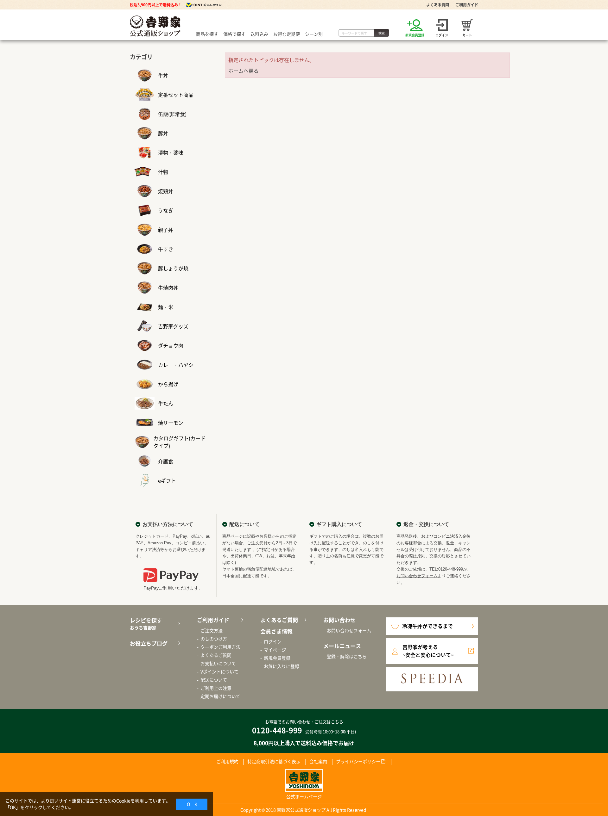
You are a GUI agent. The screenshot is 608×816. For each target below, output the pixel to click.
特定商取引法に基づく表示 (274, 761)
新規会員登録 (277, 658)
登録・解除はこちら (347, 656)
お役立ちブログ (149, 643)
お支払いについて (218, 663)
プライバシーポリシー (358, 761)
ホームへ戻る (243, 70)
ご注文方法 (211, 630)
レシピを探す (146, 623)
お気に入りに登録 (281, 666)
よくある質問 (437, 5)
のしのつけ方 (213, 638)
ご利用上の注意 (215, 688)
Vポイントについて (219, 671)
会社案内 (318, 761)
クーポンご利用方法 (220, 647)
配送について (213, 680)
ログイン (273, 641)
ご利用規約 (227, 761)
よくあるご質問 (215, 655)
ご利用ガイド (466, 5)
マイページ (275, 649)
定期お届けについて (220, 696)
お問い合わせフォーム (417, 575)
